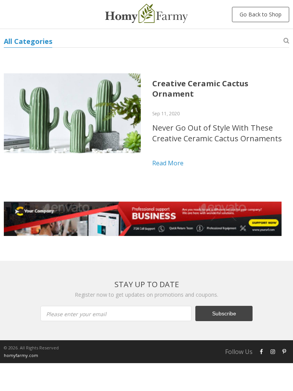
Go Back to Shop (261, 14)
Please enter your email (76, 314)
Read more (168, 163)
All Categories (28, 41)
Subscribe (224, 313)
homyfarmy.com (21, 355)
